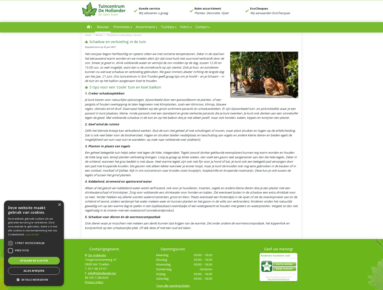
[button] (34, 279)
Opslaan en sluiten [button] (34, 260)
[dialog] (34, 243)
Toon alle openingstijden (173, 286)
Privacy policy (94, 282)
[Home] (89, 27)
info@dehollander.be (102, 273)
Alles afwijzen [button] (34, 270)
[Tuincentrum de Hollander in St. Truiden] (103, 9)
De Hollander (97, 255)
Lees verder (32, 234)
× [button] (59, 204)
